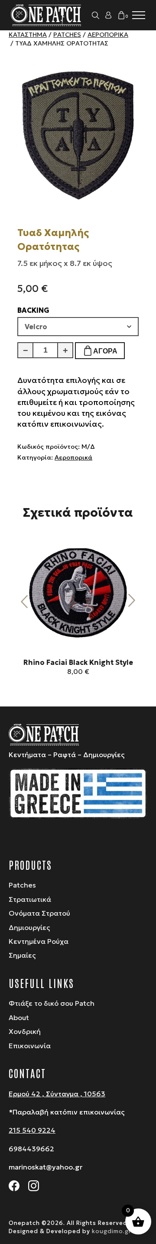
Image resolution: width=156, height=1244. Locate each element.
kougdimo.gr (111, 1231)
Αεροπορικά (108, 35)
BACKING (33, 310)
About (19, 1017)
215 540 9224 (32, 1130)
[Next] (132, 601)
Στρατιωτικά (30, 899)
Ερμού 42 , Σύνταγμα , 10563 (57, 1093)
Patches (67, 35)
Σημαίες (22, 955)
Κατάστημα (28, 35)
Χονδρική (25, 1031)
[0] (121, 15)
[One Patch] (46, 15)
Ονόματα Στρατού (39, 913)
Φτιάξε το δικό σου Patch (51, 1003)
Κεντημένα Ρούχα (38, 941)
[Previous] (24, 601)
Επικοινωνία (30, 1045)
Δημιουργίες (29, 927)
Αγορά (105, 351)
